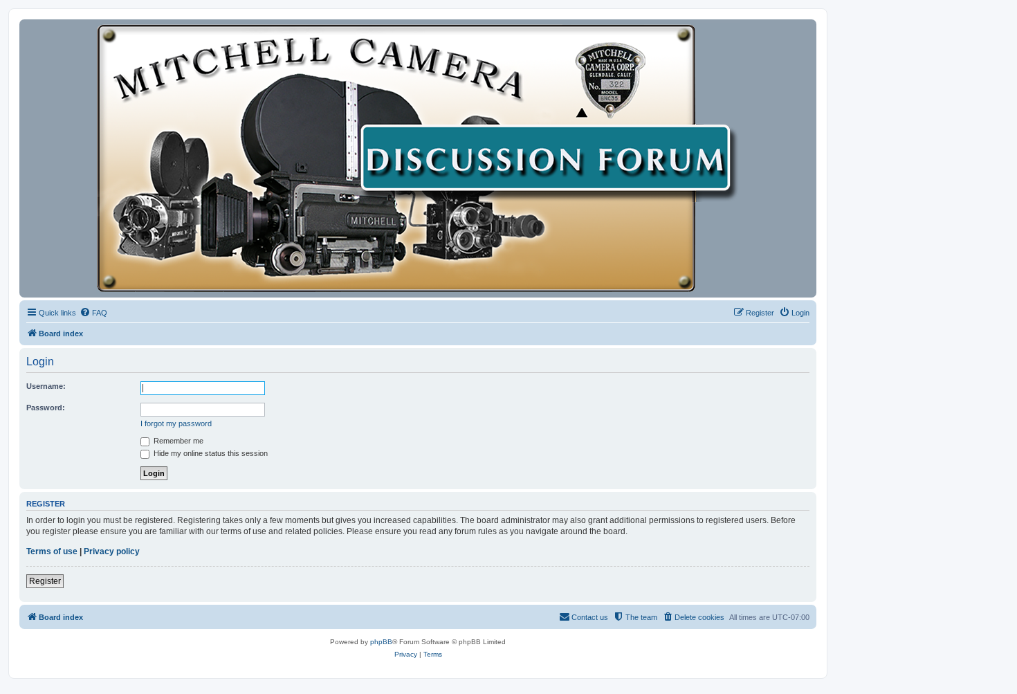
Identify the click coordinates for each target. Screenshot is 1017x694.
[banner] (417, 158)
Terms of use (51, 551)
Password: (45, 407)
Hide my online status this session (210, 453)
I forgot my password (176, 423)
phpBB (381, 642)
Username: (46, 386)
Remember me (177, 441)
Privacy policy (112, 551)
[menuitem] (93, 312)
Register (45, 581)
